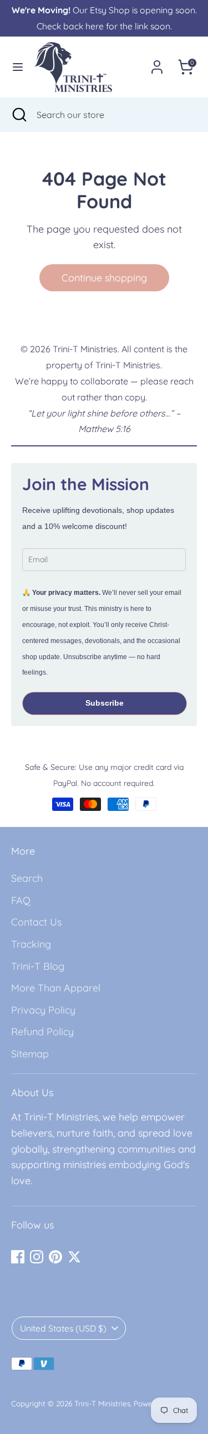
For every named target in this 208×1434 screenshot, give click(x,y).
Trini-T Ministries (102, 1403)
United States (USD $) (63, 1328)
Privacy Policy (43, 1010)
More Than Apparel (55, 987)
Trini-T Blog (37, 966)
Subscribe (104, 702)
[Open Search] (18, 114)
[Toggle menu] (18, 66)
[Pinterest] (55, 1256)
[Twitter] (74, 1256)
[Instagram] (36, 1256)
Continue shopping (104, 277)
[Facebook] (17, 1256)
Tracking (31, 944)
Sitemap (30, 1053)
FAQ (21, 900)
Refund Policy (42, 1031)
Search (27, 878)
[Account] (157, 63)
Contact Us (36, 922)
